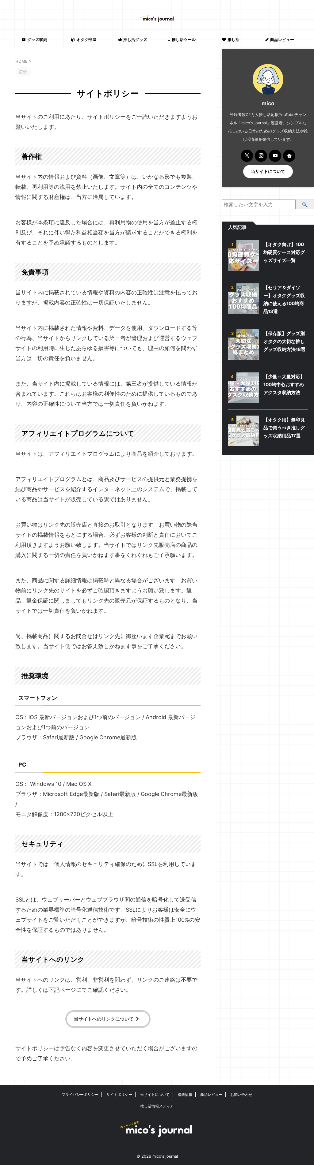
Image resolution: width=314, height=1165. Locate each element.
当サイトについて (268, 171)
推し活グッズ (135, 39)
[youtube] (275, 156)
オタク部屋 (86, 39)
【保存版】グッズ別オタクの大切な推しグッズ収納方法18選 (284, 341)
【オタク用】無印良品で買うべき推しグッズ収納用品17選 (284, 428)
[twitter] (247, 156)
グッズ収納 (37, 39)
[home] (289, 156)
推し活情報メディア (157, 1106)
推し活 (233, 39)
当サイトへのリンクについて (104, 1019)
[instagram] (261, 156)
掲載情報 (185, 1094)
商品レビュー (282, 39)
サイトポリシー (119, 1094)
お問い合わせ (241, 1094)
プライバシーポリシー (80, 1094)
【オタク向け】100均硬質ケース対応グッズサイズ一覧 (284, 252)
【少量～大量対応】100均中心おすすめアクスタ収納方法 (284, 384)
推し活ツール (184, 39)
